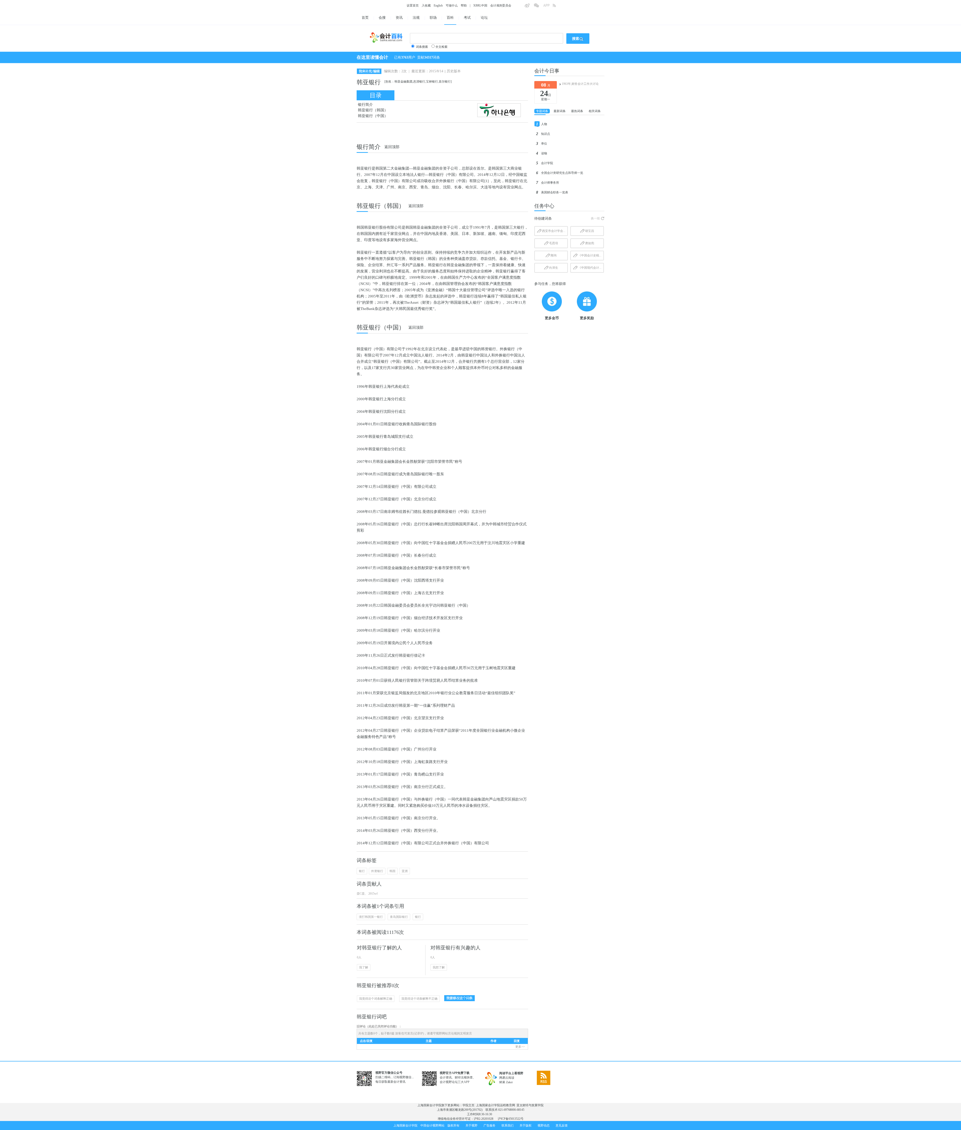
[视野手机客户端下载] (547, 7)
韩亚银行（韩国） (373, 110)
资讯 (399, 18)
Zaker (509, 1082)
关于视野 (471, 1125)
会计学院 (547, 163)
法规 (416, 18)
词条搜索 (422, 47)
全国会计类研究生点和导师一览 (562, 173)
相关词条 (595, 111)
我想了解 (439, 967)
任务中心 (544, 206)
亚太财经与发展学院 (530, 1105)
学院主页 (468, 1105)
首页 (365, 18)
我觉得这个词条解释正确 (375, 998)
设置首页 (413, 5)
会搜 (382, 18)
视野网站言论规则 (448, 1033)
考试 (467, 18)
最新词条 (560, 111)
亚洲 (405, 871)
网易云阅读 (506, 1077)
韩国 (392, 871)
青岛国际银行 (399, 917)
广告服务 (490, 1125)
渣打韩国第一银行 (371, 917)
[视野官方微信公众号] (538, 7)
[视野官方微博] (529, 7)
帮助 (464, 5)
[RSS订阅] (557, 7)
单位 (544, 143)
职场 (433, 18)
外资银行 (377, 871)
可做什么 (452, 5)
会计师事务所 (550, 182)
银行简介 (365, 105)
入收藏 (426, 5)
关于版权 (526, 1125)
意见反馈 (562, 1125)
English (438, 5)
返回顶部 (391, 147)
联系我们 (508, 1125)
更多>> (520, 1046)
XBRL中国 (480, 5)
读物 (544, 153)
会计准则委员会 (500, 5)
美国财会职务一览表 (554, 192)
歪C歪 (361, 893)
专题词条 (542, 111)
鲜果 (502, 1082)
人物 (544, 124)
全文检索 (441, 47)
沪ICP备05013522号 (511, 1118)
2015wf (373, 893)
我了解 (363, 967)
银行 (362, 871)
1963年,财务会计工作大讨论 (580, 84)
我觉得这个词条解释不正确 (419, 998)
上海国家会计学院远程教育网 (495, 1105)
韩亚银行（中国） (373, 116)
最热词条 (577, 111)
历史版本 (454, 71)
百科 (450, 18)
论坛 (484, 18)
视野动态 (544, 1125)
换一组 (595, 218)
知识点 (545, 134)
